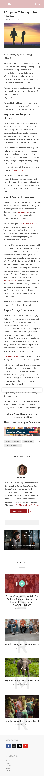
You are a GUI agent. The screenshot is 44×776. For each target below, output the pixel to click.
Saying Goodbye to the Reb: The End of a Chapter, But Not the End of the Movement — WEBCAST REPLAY (22, 600)
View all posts (18, 511)
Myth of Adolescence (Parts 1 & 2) (22, 681)
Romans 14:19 (24, 212)
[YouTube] (25, 746)
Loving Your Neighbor (13, 445)
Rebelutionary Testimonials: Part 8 (22, 645)
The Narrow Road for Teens (27, 505)
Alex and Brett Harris (22, 684)
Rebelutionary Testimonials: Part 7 (22, 721)
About (8, 770)
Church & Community (12, 441)
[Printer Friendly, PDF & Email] (39, 442)
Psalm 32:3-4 (18, 170)
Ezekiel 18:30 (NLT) (12, 356)
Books (8, 763)
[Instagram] (19, 746)
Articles (8, 761)
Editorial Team (22, 608)
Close (32, 388)
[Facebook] (8, 746)
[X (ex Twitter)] (14, 746)
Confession (28, 441)
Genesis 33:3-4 (10, 281)
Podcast (8, 766)
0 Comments (33, 422)
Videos (8, 768)
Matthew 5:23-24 (30, 224)
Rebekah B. (9, 20)
